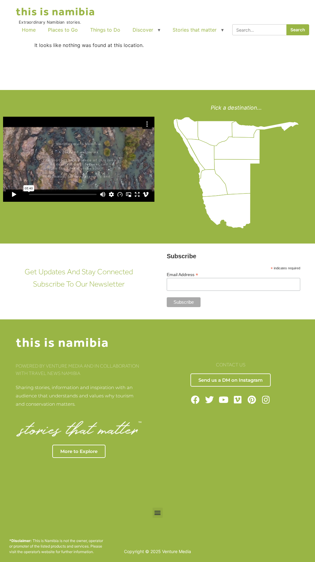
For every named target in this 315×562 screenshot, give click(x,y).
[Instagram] (266, 400)
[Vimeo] (238, 400)
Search (297, 29)
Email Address (182, 274)
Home (29, 30)
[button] (158, 513)
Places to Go (63, 30)
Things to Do (105, 30)
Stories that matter (195, 30)
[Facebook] (195, 400)
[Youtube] (224, 400)
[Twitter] (210, 400)
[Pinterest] (252, 400)
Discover (143, 30)
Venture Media (176, 551)
